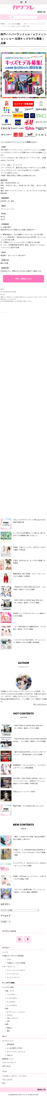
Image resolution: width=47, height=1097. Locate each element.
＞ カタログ (7, 1015)
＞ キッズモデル (8, 1002)
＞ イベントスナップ (10, 974)
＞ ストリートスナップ (11, 977)
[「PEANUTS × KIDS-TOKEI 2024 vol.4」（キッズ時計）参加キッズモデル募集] (6, 591)
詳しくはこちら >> (40, 704)
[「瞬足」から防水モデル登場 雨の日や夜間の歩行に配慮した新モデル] (6, 840)
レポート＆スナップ (8, 966)
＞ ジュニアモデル (9, 1005)
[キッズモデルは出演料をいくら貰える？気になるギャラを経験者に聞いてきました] (6, 537)
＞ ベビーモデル (8, 994)
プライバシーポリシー (9, 1062)
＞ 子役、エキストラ (10, 1018)
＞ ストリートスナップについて (13, 1052)
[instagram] (21, 2)
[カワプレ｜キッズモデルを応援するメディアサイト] (23, 7)
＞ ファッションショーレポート (13, 970)
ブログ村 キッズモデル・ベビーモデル (14, 1076)
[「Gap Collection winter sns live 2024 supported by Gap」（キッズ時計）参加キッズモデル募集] (6, 742)
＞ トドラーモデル (9, 998)
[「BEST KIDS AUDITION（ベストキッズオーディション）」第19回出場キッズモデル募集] (6, 756)
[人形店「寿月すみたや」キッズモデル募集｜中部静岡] (6, 564)
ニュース (5, 952)
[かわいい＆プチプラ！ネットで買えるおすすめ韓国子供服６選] (6, 524)
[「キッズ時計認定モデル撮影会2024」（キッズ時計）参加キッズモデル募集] (6, 630)
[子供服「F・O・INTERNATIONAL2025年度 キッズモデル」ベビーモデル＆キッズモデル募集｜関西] (6, 854)
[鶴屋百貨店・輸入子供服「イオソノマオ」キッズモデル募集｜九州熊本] (6, 577)
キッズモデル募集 (8, 987)
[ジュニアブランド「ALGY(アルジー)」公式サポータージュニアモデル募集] (6, 867)
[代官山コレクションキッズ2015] (6, 795)
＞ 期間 (5, 1024)
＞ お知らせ (7, 1055)
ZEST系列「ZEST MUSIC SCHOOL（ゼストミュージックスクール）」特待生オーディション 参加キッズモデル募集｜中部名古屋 (30, 780)
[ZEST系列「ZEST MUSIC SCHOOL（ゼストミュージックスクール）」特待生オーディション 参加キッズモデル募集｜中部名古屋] (6, 782)
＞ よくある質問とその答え (12, 1048)
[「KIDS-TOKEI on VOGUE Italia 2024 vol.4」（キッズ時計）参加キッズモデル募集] (6, 604)
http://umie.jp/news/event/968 (8, 291)
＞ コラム (6, 959)
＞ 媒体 (5, 1008)
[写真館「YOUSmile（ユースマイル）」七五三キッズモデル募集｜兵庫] (6, 880)
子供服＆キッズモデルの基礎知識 (13, 956)
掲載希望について (8, 1059)
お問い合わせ (6, 1066)
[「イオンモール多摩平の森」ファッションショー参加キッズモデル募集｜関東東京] (6, 893)
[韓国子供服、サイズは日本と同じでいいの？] (6, 810)
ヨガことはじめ (7, 1079)
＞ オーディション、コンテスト (13, 1012)
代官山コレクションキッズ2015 (24, 791)
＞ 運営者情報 (8, 1044)
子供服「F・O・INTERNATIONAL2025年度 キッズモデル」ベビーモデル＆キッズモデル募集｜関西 (29, 852)
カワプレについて (8, 1041)
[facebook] (26, 2)
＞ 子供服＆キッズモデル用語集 (13, 963)
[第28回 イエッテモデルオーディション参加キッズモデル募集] (6, 617)
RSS (3, 1083)
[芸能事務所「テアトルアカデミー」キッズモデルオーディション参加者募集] (6, 769)
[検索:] (23, 17)
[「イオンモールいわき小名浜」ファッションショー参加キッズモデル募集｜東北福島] (6, 644)
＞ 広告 (6, 1021)
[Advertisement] (23, 415)
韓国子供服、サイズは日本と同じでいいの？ (28, 806)
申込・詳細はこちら (23, 279)
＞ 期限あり (7, 1028)
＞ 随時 (6, 1031)
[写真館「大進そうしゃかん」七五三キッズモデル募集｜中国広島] (6, 551)
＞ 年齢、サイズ (8, 991)
